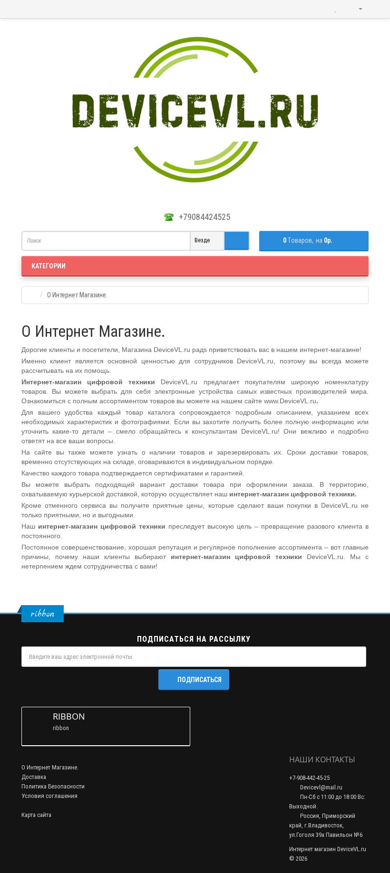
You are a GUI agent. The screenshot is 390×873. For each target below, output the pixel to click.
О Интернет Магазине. (49, 767)
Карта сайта (36, 814)
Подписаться (199, 679)
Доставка (33, 776)
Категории (48, 266)
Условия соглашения (49, 795)
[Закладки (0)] (335, 9)
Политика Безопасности (53, 786)
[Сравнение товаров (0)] (316, 9)
